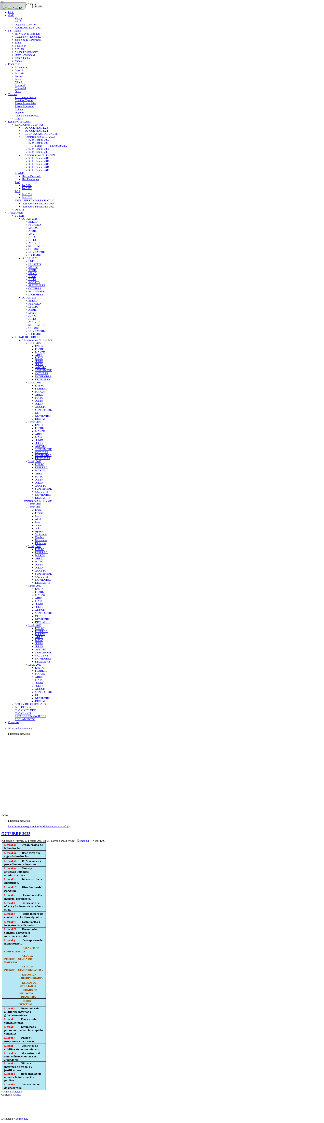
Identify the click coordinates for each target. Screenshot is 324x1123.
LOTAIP (19, 215)
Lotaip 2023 (34, 461)
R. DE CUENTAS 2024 (35, 130)
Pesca (18, 79)
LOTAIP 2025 (29, 258)
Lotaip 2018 (34, 625)
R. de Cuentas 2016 (38, 167)
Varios (18, 60)
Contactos (13, 722)
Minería (19, 82)
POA (17, 191)
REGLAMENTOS (25, 719)
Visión (18, 18)
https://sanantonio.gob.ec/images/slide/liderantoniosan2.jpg (39, 826)
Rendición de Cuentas (20, 121)
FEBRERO (34, 224)
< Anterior (6, 1091)
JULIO (32, 239)
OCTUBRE (34, 249)
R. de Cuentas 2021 (38, 142)
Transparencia (15, 212)
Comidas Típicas (24, 100)
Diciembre (40, 543)
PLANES (20, 173)
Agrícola (19, 70)
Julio (37, 528)
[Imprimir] (83, 840)
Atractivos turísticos (25, 97)
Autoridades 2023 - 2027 (28, 27)
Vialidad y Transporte (26, 51)
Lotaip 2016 (34, 546)
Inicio (11, 12)
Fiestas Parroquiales (25, 103)
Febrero (39, 513)
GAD (11, 15)
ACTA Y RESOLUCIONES (30, 704)
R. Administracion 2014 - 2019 (38, 155)
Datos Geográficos (25, 54)
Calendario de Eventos (27, 115)
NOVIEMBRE (36, 252)
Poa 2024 (27, 194)
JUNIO (32, 236)
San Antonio (14, 30)
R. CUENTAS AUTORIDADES (40, 133)
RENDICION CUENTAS (29, 124)
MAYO (32, 233)
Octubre (39, 537)
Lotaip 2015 (34, 506)
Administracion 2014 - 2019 (37, 500)
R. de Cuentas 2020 (38, 148)
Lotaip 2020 (34, 422)
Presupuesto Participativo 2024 (38, 203)
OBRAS (19, 209)
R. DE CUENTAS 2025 (35, 127)
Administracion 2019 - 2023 (37, 340)
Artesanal (20, 85)
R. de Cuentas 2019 (38, 158)
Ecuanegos (21, 1118)
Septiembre (41, 534)
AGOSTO (34, 243)
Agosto (39, 531)
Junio (38, 525)
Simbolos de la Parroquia (28, 39)
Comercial (20, 88)
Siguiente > (18, 1091)
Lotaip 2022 (34, 343)
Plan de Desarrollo (31, 176)
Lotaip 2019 (34, 664)
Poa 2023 (27, 197)
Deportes (19, 112)
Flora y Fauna (22, 57)
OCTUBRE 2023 (15, 833)
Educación (20, 45)
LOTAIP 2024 (29, 297)
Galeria (19, 118)
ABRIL (32, 230)
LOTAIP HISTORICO (27, 337)
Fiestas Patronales (24, 106)
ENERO (33, 221)
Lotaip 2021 (34, 382)
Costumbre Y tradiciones (28, 36)
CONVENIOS (23, 713)
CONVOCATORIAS (26, 710)
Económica (21, 67)
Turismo (12, 94)
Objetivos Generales (25, 24)
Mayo (38, 522)
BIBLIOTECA (23, 707)
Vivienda (19, 48)
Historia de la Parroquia (27, 33)
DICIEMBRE (35, 255)
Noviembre (41, 540)
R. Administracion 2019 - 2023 (38, 136)
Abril (38, 519)
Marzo (38, 516)
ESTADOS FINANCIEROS (30, 716)
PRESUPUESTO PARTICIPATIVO (35, 200)
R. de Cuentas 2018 (38, 161)
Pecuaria (19, 73)
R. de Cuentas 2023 (38, 152)
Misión (18, 21)
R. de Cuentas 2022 (38, 139)
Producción (14, 64)
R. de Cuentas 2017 (38, 164)
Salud (18, 42)
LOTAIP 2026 (29, 218)
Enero (38, 509)
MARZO (33, 227)
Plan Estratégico (30, 179)
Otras (18, 91)
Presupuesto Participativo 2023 (38, 206)
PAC (17, 182)
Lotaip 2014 (34, 503)
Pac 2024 (27, 185)
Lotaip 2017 (34, 585)
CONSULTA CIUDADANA (51, 145)
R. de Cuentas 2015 (38, 170)
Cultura (19, 109)
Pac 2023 (27, 188)
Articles (17, 1094)
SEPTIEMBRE (36, 246)
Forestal (19, 76)
